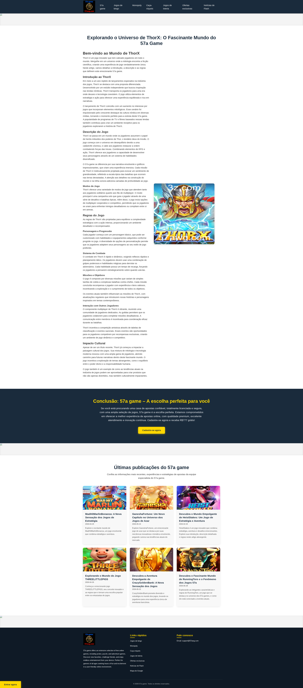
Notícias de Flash (209, 7)
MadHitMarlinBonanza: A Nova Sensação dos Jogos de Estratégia (103, 517)
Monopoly (137, 5)
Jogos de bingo (118, 7)
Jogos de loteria (167, 7)
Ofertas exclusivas (187, 7)
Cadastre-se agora (151, 430)
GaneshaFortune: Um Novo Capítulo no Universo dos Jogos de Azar (148, 517)
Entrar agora (10, 684)
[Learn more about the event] (151, 19)
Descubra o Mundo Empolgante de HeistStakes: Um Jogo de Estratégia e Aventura (198, 517)
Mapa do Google (136, 671)
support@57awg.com (190, 641)
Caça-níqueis (149, 7)
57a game (102, 7)
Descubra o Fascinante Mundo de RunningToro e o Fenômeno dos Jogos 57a (197, 579)
